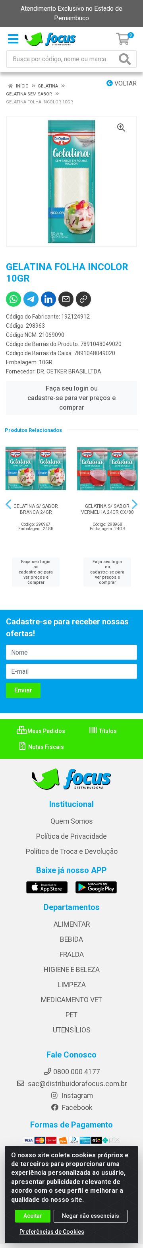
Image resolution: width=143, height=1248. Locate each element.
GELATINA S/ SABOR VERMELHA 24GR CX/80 (107, 509)
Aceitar (32, 1216)
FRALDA (72, 954)
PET (71, 1015)
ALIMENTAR (72, 924)
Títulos (107, 731)
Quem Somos (71, 821)
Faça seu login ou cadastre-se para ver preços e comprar (71, 398)
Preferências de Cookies (51, 1232)
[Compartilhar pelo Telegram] (31, 299)
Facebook (76, 1108)
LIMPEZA (72, 985)
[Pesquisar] (126, 59)
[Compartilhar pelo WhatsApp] (13, 299)
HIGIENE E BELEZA (72, 970)
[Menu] (13, 39)
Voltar (125, 83)
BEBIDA (71, 939)
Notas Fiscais (45, 747)
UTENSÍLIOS (72, 1030)
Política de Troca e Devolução (72, 851)
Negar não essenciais (90, 1216)
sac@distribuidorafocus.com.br (76, 1084)
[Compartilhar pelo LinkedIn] (48, 299)
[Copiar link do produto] (83, 299)
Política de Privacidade (71, 836)
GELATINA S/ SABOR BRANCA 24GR (36, 509)
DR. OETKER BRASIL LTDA (69, 371)
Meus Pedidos (45, 731)
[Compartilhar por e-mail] (65, 299)
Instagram (76, 1096)
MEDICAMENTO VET (71, 1000)
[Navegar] (8, 504)
